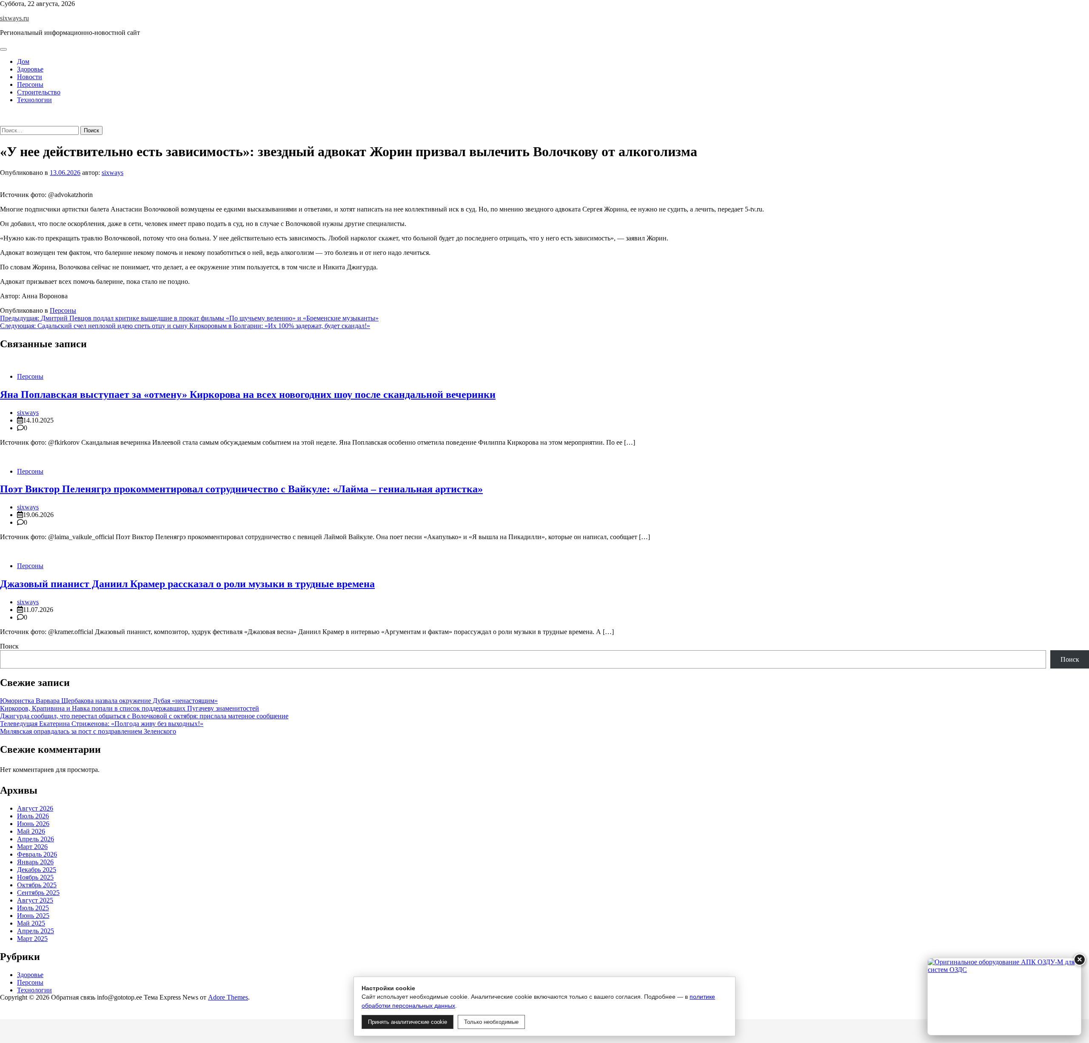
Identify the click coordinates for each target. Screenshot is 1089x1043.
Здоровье (30, 69)
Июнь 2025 (33, 915)
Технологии (34, 99)
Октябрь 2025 (37, 885)
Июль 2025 (33, 908)
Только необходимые (491, 1022)
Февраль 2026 (37, 854)
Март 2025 (32, 938)
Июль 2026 (33, 816)
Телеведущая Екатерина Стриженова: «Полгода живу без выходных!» (101, 723)
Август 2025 (35, 900)
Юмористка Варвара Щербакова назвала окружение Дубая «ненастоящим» (109, 700)
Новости (29, 76)
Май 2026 (31, 831)
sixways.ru (14, 18)
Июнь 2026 (33, 823)
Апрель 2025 (35, 930)
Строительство (38, 92)
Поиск (9, 646)
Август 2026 (35, 808)
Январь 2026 (35, 862)
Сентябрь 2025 (38, 892)
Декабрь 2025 (36, 869)
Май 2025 (31, 923)
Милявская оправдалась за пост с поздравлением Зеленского (88, 731)
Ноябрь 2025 (35, 877)
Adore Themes (228, 997)
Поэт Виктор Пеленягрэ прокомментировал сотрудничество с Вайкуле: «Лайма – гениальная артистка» (241, 488)
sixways (112, 172)
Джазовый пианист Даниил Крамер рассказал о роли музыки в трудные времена (187, 583)
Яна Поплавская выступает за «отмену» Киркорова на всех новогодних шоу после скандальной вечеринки (248, 394)
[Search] (2, 122)
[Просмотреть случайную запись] (2, 114)
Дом (23, 61)
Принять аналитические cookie (407, 1022)
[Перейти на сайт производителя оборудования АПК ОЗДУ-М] (1004, 996)
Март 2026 (32, 846)
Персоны (30, 84)
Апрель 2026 (35, 839)
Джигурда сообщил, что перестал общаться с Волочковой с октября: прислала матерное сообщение (144, 716)
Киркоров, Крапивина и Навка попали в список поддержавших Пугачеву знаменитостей (129, 708)
